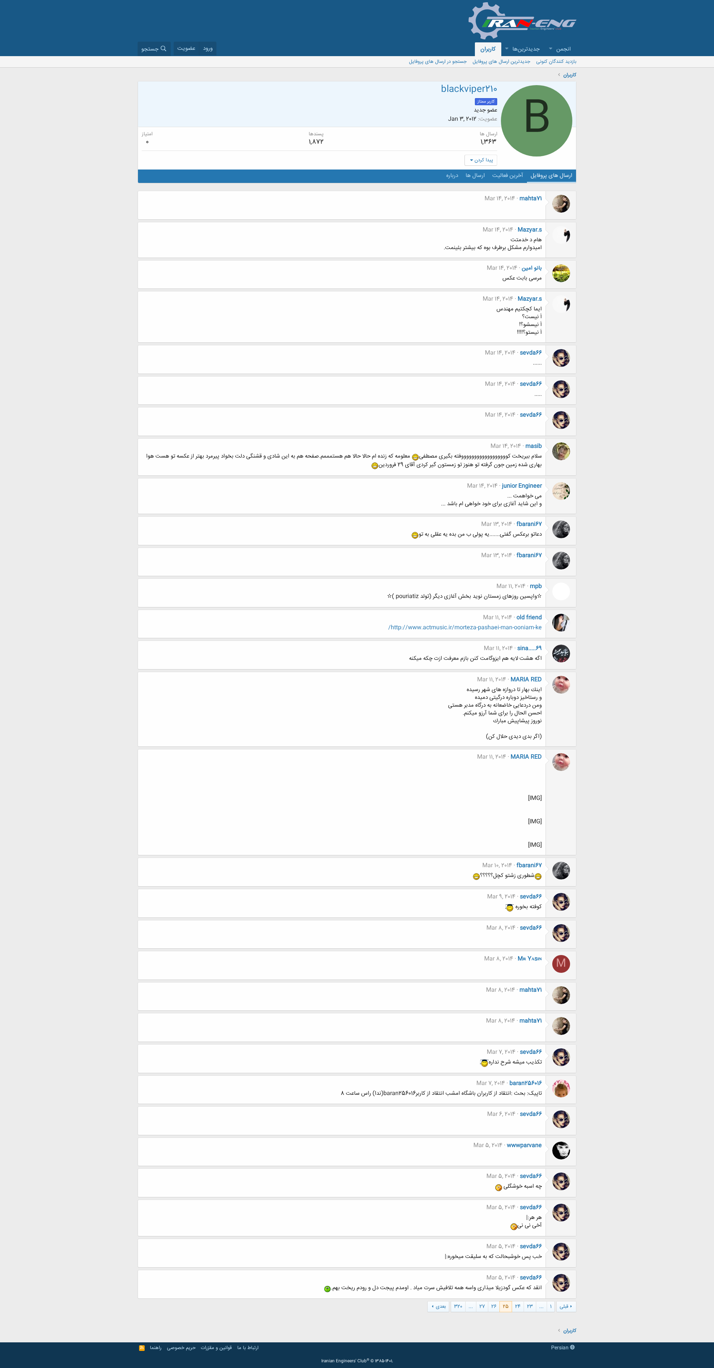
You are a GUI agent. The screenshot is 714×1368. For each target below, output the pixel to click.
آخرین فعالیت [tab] (507, 175)
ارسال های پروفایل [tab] (551, 175)
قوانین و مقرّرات (216, 1348)
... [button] (541, 1307)
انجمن (563, 49)
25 (506, 1307)
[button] (550, 49)
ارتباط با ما (247, 1348)
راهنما (155, 1348)
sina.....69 (529, 648)
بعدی (441, 1307)
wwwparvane (524, 1145)
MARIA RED (526, 679)
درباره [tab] (452, 175)
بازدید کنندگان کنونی (556, 62)
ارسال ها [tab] (475, 175)
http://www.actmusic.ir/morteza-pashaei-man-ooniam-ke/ (465, 627)
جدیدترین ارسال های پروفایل (501, 62)
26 (493, 1307)
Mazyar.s (530, 230)
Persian (560, 1348)
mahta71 (531, 198)
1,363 (488, 142)
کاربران (488, 49)
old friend (529, 617)
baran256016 (525, 1083)
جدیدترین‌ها (526, 49)
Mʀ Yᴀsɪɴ (530, 959)
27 (482, 1307)
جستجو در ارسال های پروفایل (438, 62)
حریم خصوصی (181, 1348)
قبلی (564, 1307)
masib (533, 446)
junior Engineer (522, 486)
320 (458, 1307)
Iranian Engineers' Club (357, 1361)
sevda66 (531, 353)
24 (518, 1307)
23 (530, 1307)
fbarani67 (529, 524)
